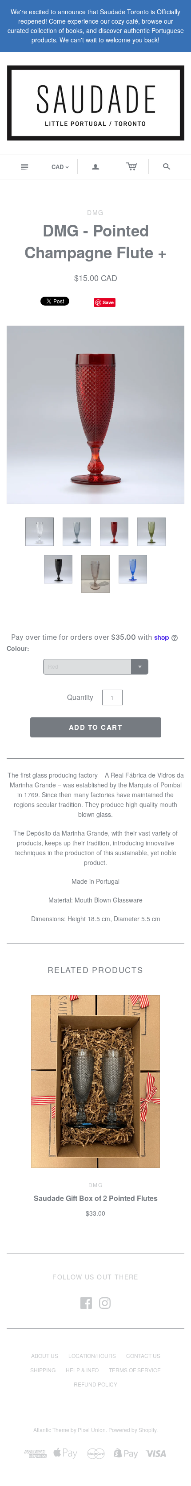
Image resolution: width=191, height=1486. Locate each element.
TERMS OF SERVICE (135, 1370)
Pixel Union (92, 1429)
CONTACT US (143, 1355)
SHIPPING (43, 1370)
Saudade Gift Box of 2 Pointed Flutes (96, 1198)
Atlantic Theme (51, 1429)
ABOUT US (44, 1355)
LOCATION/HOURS (92, 1355)
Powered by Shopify (132, 1429)
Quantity (80, 697)
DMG (95, 1184)
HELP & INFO (82, 1370)
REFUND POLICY (95, 1384)
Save (108, 302)
